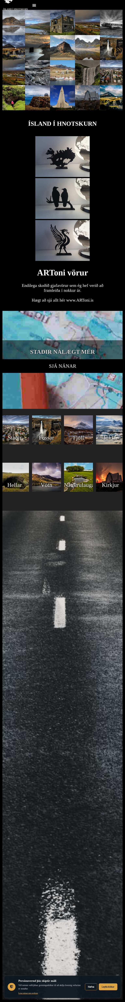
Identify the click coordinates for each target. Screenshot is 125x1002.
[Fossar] (46, 443)
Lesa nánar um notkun (28, 993)
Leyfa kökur (108, 987)
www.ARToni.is (79, 300)
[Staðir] (14, 443)
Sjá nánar (62, 366)
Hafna (91, 987)
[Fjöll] (78, 443)
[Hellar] (14, 490)
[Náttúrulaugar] (78, 490)
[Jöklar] (110, 443)
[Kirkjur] (110, 490)
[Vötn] (46, 490)
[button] (34, 5)
